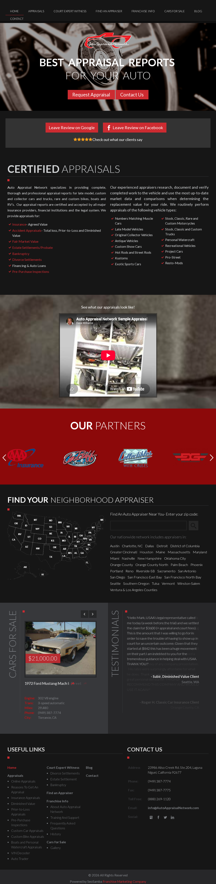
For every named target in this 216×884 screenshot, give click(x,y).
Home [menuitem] (14, 11)
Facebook (158, 817)
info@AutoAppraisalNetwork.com (173, 808)
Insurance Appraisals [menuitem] (25, 798)
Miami (114, 558)
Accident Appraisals (26, 230)
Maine (160, 552)
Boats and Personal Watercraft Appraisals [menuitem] (26, 844)
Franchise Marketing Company (124, 881)
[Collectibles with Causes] (135, 457)
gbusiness (151, 817)
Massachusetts (179, 552)
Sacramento (166, 571)
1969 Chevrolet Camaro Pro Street (52, 683)
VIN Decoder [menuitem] (20, 853)
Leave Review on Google (72, 127)
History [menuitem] (55, 834)
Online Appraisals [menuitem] (23, 781)
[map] (56, 545)
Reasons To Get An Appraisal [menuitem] (24, 789)
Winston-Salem (188, 583)
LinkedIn (172, 817)
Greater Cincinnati (123, 552)
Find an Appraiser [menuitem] (109, 11)
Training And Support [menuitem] (64, 817)
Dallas (149, 546)
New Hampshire (150, 558)
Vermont (168, 583)
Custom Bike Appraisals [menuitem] (27, 836)
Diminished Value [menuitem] (23, 803)
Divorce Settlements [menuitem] (65, 773)
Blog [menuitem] (198, 11)
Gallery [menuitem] (55, 848)
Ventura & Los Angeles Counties (133, 590)
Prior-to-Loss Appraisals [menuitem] (20, 811)
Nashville (128, 558)
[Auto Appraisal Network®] (108, 40)
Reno (130, 571)
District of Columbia (185, 546)
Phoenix (196, 565)
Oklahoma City (175, 558)
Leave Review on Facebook (138, 127)
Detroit (162, 546)
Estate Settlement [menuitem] (63, 779)
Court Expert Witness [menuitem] (70, 11)
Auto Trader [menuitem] (19, 859)
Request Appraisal (91, 94)
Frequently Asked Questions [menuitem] (62, 825)
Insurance (19, 224)
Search (195, 525)
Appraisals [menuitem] (36, 11)
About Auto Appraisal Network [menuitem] (65, 809)
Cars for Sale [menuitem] (174, 11)
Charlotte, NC (132, 546)
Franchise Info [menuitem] (143, 11)
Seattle (115, 583)
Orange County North (151, 565)
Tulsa (155, 583)
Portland (116, 571)
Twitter (165, 817)
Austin (114, 546)
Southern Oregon (136, 583)
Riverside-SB (145, 571)
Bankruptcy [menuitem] (58, 785)
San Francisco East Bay (145, 577)
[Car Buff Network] (80, 457)
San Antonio (187, 571)
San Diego (117, 577)
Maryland (200, 552)
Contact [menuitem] (16, 18)
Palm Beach (179, 565)
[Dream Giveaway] (191, 457)
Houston (146, 552)
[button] (211, 458)
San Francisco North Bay (182, 577)
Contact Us (132, 94)
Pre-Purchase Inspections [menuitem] (20, 822)
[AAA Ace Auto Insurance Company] (25, 457)
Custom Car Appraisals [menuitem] (27, 831)
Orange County (121, 565)
